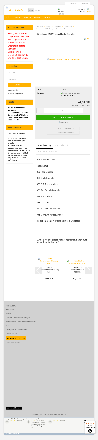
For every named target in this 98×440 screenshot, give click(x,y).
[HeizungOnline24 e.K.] (15, 10)
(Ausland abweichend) (68, 95)
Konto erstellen (13, 90)
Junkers (27, 17)
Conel (17, 17)
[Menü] (94, 422)
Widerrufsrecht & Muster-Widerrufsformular (21, 322)
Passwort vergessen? (15, 93)
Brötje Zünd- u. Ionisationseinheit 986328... (77, 269)
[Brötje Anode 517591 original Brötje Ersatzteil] (63, 55)
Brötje (9, 17)
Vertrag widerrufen (14, 408)
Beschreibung (45, 145)
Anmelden (19, 85)
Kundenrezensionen (47, 151)
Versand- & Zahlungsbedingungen (18, 317)
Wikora (47, 17)
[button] (40, 110)
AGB (7, 326)
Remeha (37, 17)
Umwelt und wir (11, 334)
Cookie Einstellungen (13, 342)
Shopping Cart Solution (41, 414)
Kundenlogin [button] (72, 3)
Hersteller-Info (62, 145)
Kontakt (8, 313)
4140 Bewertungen (11, 433)
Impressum (10, 309)
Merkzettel (84, 3)
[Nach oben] (91, 436)
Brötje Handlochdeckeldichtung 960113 (49, 269)
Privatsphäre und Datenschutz (16, 330)
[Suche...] (60, 10)
